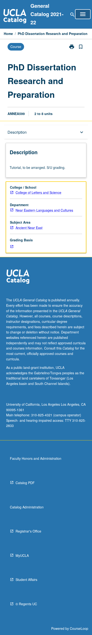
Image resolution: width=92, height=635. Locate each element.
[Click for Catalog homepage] (15, 17)
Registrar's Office (28, 531)
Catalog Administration (27, 507)
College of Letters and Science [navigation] (38, 192)
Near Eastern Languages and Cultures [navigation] (44, 210)
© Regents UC (26, 603)
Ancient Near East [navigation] (29, 227)
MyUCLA (22, 555)
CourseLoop (79, 628)
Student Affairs (26, 579)
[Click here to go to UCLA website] (18, 277)
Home (8, 33)
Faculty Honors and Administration (35, 458)
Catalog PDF (25, 482)
